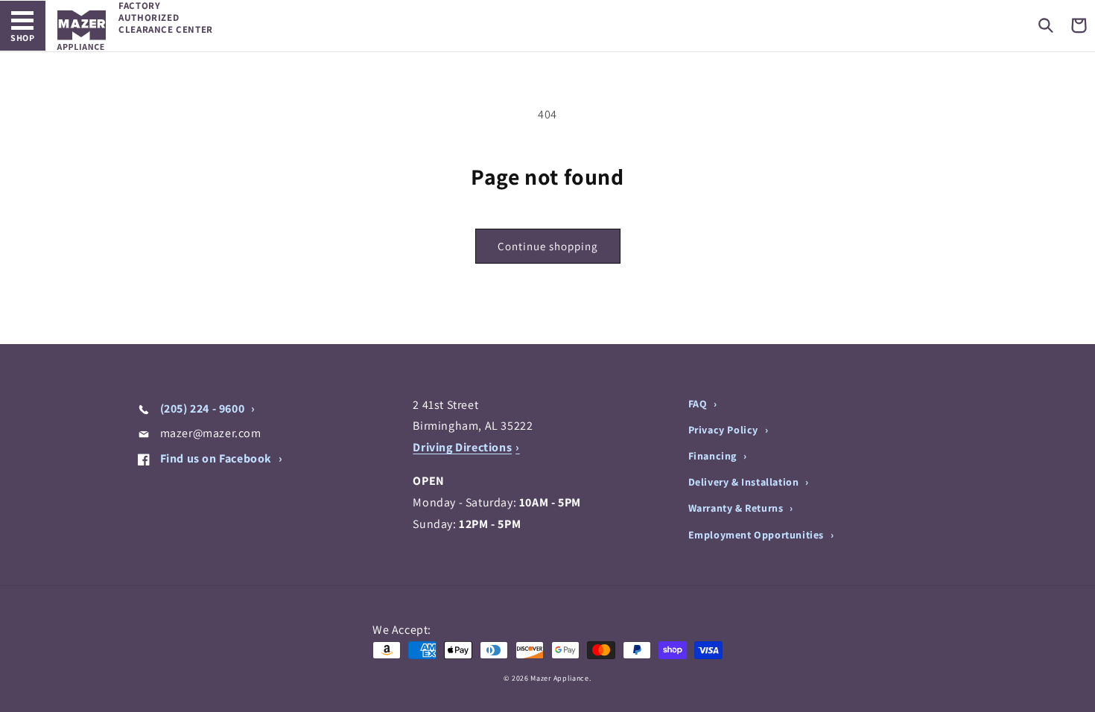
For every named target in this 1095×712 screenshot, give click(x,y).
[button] (1045, 25)
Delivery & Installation (745, 482)
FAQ (699, 403)
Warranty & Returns (737, 508)
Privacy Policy (724, 429)
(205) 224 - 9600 (202, 408)
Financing (714, 456)
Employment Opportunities (757, 534)
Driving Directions (462, 447)
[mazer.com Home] (81, 30)
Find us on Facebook (216, 458)
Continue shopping (548, 246)
